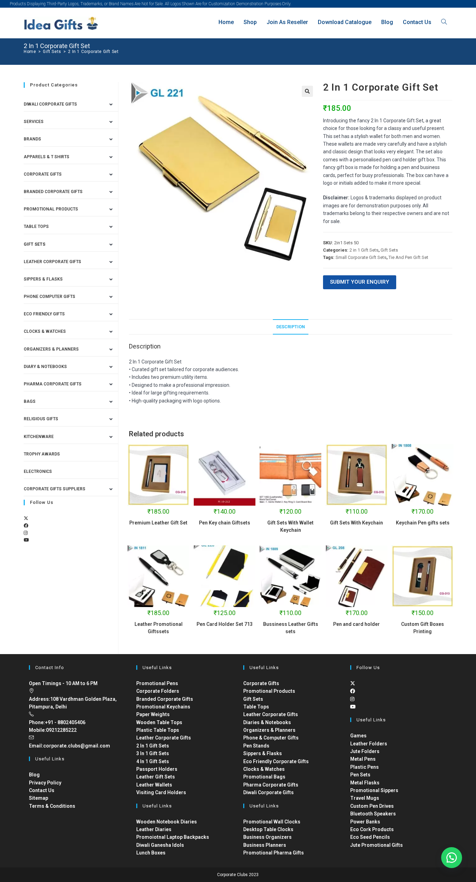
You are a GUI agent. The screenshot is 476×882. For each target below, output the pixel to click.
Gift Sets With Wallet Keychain (290, 526)
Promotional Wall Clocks (271, 822)
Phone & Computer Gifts (271, 738)
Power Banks (365, 822)
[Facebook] (26, 525)
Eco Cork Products (372, 829)
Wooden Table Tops (159, 722)
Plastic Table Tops (157, 730)
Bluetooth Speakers (373, 813)
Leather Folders (368, 743)
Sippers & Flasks (43, 279)
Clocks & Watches (45, 331)
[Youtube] (26, 540)
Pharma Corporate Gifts (53, 384)
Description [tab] (290, 326)
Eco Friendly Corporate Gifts (276, 761)
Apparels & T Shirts (46, 156)
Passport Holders (156, 769)
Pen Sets (360, 774)
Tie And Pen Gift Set (408, 257)
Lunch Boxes (151, 853)
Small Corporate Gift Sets (361, 257)
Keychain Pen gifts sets (423, 523)
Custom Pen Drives (372, 806)
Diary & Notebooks (45, 366)
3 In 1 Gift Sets (152, 753)
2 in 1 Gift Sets (364, 250)
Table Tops (36, 226)
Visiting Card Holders (161, 792)
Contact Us (41, 790)
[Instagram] (26, 533)
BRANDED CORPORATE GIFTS (53, 191)
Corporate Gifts (43, 174)
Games (358, 735)
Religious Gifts (41, 418)
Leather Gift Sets (155, 777)
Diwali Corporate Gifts (50, 104)
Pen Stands (256, 746)
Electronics (38, 471)
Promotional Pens (157, 683)
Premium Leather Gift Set (158, 523)
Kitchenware (39, 436)
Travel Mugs (364, 798)
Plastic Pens (364, 767)
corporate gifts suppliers (54, 488)
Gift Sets (389, 250)
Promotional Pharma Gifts (273, 853)
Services (34, 121)
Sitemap (38, 798)
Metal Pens (363, 759)
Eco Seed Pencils (370, 837)
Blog (34, 774)
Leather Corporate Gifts (52, 261)
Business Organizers (267, 837)
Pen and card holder (356, 624)
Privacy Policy (45, 782)
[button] (307, 91)
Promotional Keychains (163, 707)
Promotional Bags (264, 777)
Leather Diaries (153, 829)
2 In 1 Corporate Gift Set (93, 51)
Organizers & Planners (51, 349)
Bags (30, 401)
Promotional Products (51, 209)
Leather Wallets (154, 785)
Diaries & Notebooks (267, 722)
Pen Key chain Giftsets (224, 523)
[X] (26, 518)
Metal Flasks (364, 782)
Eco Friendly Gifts (44, 314)
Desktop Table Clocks (268, 829)
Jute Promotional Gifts (376, 845)
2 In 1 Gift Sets (152, 746)
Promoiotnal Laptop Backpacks (172, 837)
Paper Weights (153, 714)
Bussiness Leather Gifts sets (290, 627)
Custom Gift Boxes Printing (422, 627)
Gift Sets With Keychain (356, 523)
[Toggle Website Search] (444, 22)
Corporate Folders (157, 691)
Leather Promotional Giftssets (159, 627)
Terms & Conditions (52, 806)
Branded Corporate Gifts (164, 699)
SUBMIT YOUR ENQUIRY (359, 282)
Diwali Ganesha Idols (160, 845)
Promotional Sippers (374, 790)
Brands (32, 139)
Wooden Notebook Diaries (166, 822)
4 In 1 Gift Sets (152, 761)
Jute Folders (364, 751)
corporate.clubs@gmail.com (76, 746)
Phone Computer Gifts (49, 296)
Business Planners (264, 845)
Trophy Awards (42, 454)
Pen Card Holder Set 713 (225, 624)
